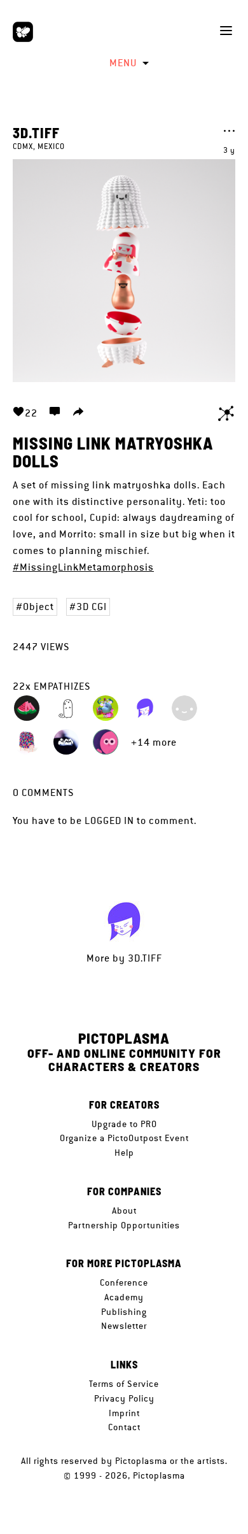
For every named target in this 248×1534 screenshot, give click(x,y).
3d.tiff (36, 132)
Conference (124, 1282)
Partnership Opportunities (124, 1225)
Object (38, 606)
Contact (124, 1427)
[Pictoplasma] (23, 32)
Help (124, 1152)
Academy (124, 1297)
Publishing (124, 1311)
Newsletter (124, 1326)
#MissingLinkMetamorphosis (83, 567)
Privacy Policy (124, 1398)
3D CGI (91, 606)
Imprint (124, 1413)
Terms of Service (124, 1383)
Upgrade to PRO (124, 1124)
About (124, 1210)
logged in (109, 820)
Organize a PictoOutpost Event (124, 1138)
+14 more (154, 742)
